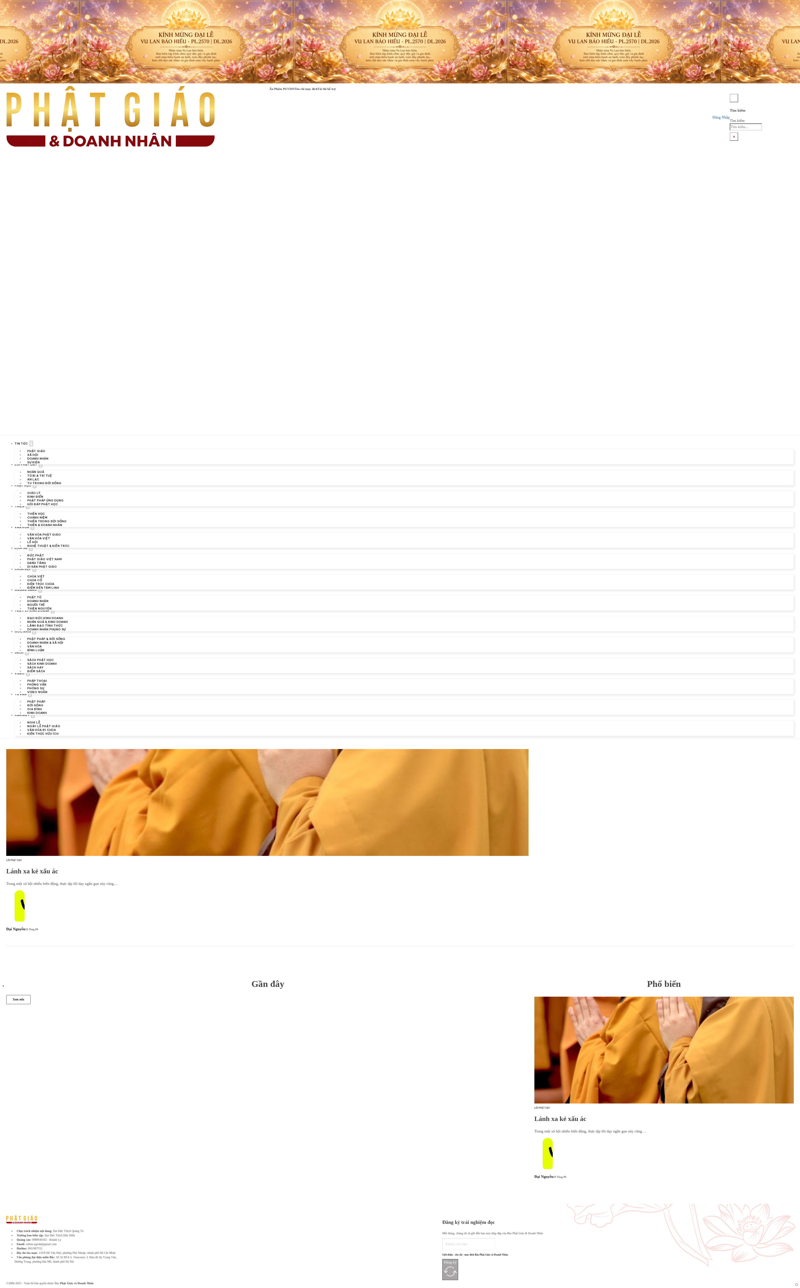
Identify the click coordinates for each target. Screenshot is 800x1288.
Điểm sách (36, 671)
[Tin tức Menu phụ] (31, 443)
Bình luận (35, 650)
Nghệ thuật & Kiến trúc (48, 546)
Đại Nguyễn (15, 929)
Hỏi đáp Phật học (42, 504)
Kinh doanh (37, 713)
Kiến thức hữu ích (43, 734)
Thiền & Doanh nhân (44, 525)
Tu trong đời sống (44, 483)
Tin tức (21, 443)
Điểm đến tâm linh (43, 587)
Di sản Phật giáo (42, 567)
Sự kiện (33, 462)
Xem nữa (18, 999)
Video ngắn (37, 692)
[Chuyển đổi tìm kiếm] (734, 98)
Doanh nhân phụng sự (46, 629)
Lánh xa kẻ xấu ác (32, 871)
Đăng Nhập (721, 117)
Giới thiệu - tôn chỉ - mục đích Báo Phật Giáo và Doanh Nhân (475, 1254)
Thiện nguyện (39, 608)
